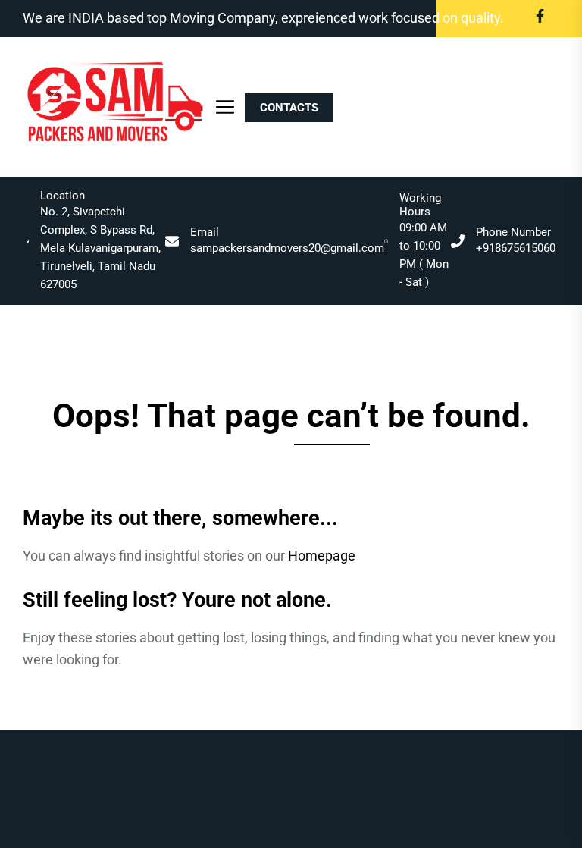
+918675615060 (515, 248)
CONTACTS (289, 108)
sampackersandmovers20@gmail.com (287, 248)
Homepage (321, 556)
